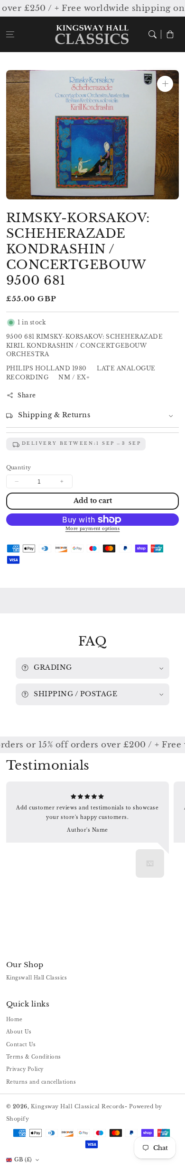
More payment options (92, 528)
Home (14, 1019)
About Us (19, 1032)
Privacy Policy (25, 1069)
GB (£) (23, 1159)
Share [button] (27, 395)
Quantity (18, 467)
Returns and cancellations (41, 1082)
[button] (10, 34)
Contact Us (21, 1045)
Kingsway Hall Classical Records (78, 1106)
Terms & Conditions (33, 1057)
